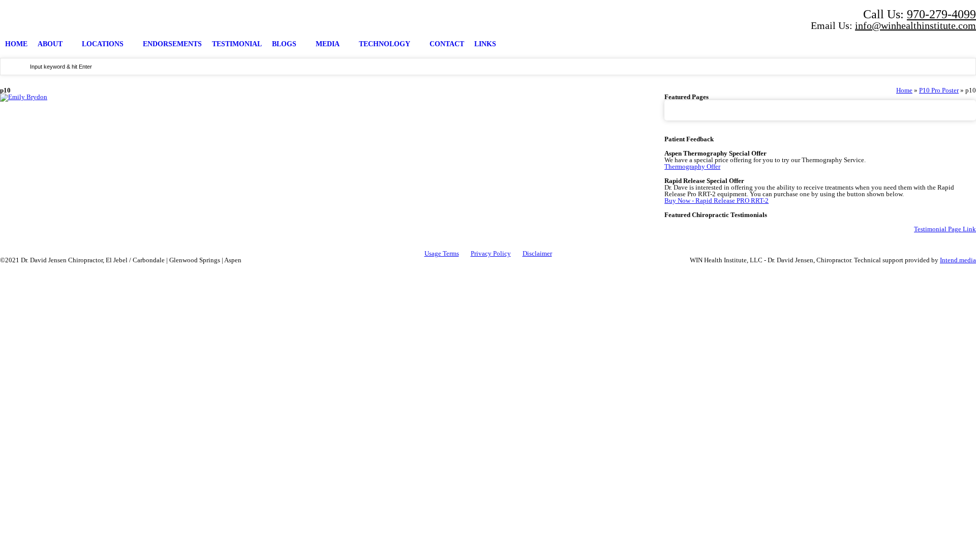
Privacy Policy (491, 253)
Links (485, 44)
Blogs (284, 44)
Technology (384, 44)
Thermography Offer (692, 166)
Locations (103, 44)
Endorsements (172, 44)
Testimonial (237, 44)
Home (16, 44)
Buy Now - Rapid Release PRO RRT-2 (716, 200)
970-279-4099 (941, 14)
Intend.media (958, 260)
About (50, 44)
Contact (447, 44)
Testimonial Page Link (945, 229)
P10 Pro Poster (939, 90)
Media (328, 44)
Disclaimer (537, 253)
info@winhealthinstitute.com (915, 25)
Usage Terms (441, 253)
